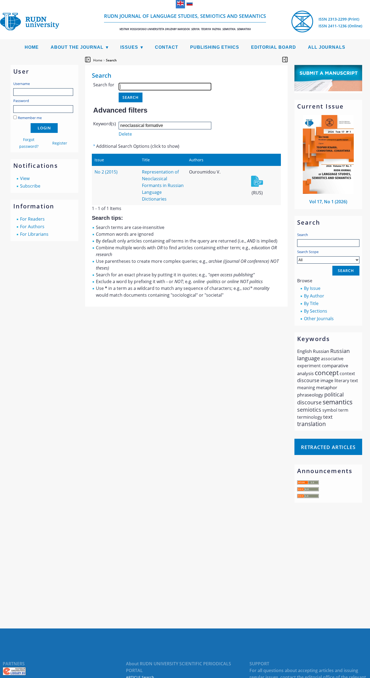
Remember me (30, 117)
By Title (311, 303)
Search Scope (308, 251)
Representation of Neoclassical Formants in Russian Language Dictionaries (163, 185)
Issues (129, 47)
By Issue (312, 288)
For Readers (32, 219)
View (25, 178)
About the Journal (77, 47)
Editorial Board (273, 47)
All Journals (326, 47)
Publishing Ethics (214, 47)
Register (59, 143)
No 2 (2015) (106, 172)
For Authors (32, 227)
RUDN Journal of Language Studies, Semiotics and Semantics (185, 22)
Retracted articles (328, 447)
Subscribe (30, 186)
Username (21, 83)
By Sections (315, 311)
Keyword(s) (104, 124)
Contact (166, 47)
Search (302, 234)
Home (32, 47)
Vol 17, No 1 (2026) (328, 202)
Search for (103, 85)
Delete (125, 134)
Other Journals (319, 319)
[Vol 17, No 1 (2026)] (328, 192)
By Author (314, 296)
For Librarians (34, 234)
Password (21, 100)
